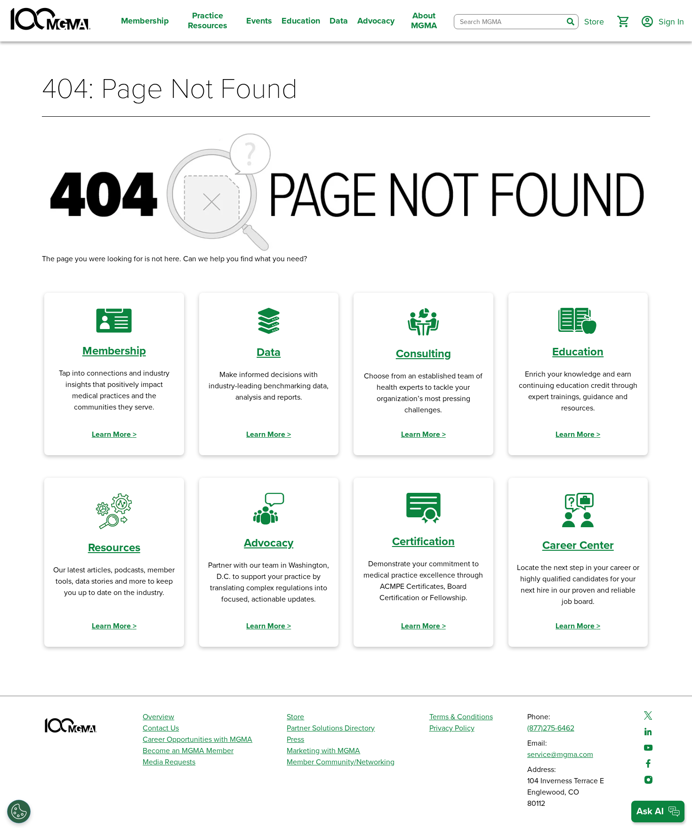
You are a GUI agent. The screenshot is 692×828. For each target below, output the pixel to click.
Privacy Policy (452, 728)
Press (295, 739)
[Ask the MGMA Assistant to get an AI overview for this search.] (657, 811)
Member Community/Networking (340, 762)
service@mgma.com (560, 754)
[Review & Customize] (19, 811)
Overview (158, 717)
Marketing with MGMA (323, 751)
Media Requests (169, 762)
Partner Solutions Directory (331, 728)
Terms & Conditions (461, 717)
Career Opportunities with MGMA (197, 739)
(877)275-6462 (550, 728)
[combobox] (508, 22)
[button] (623, 21)
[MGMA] (49, 20)
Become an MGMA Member (188, 751)
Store (295, 717)
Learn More (114, 434)
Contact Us (161, 728)
